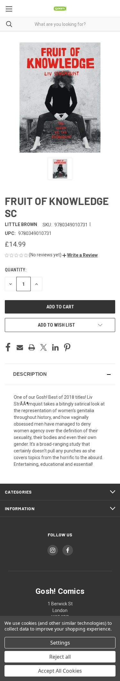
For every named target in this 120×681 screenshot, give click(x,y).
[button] (80, 255)
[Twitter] (43, 347)
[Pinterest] (67, 347)
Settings (60, 642)
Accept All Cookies (60, 670)
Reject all (60, 656)
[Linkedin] (55, 347)
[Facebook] (8, 347)
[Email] (20, 347)
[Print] (31, 347)
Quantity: (15, 269)
